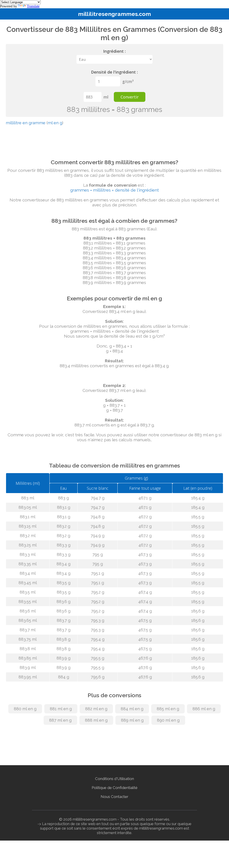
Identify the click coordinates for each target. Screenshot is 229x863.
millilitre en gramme (25, 122)
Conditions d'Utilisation (114, 778)
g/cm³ (128, 81)
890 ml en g (168, 720)
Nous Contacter (114, 796)
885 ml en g (168, 708)
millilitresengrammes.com (114, 14)
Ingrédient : (114, 51)
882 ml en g (96, 708)
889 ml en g (132, 720)
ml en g (55, 122)
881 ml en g (61, 708)
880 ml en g (25, 708)
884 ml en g (132, 708)
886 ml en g (204, 708)
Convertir (130, 97)
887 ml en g (60, 720)
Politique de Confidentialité (115, 787)
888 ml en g (96, 720)
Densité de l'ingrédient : (114, 72)
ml (106, 97)
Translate (33, 6)
